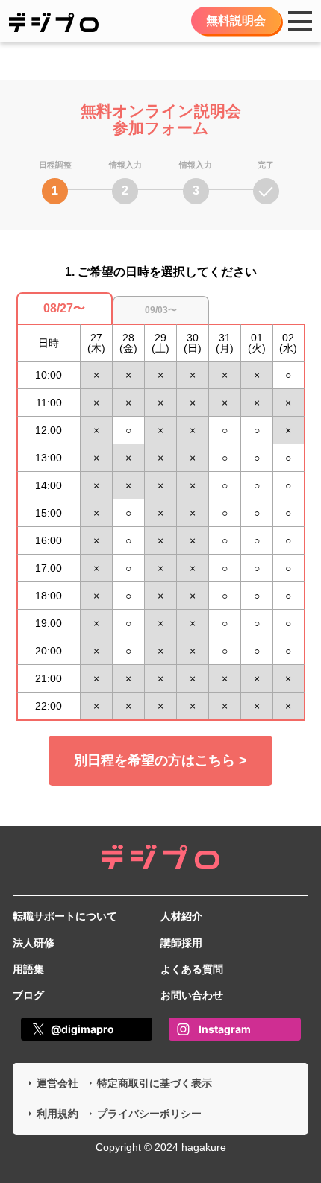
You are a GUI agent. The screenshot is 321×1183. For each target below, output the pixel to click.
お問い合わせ (191, 995)
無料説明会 (236, 20)
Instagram (225, 1029)
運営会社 (57, 1083)
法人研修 (33, 943)
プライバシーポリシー (149, 1114)
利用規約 (57, 1114)
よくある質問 (191, 969)
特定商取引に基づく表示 (154, 1083)
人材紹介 (181, 916)
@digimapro (82, 1029)
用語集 (28, 969)
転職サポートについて (65, 916)
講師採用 (181, 943)
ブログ (28, 995)
